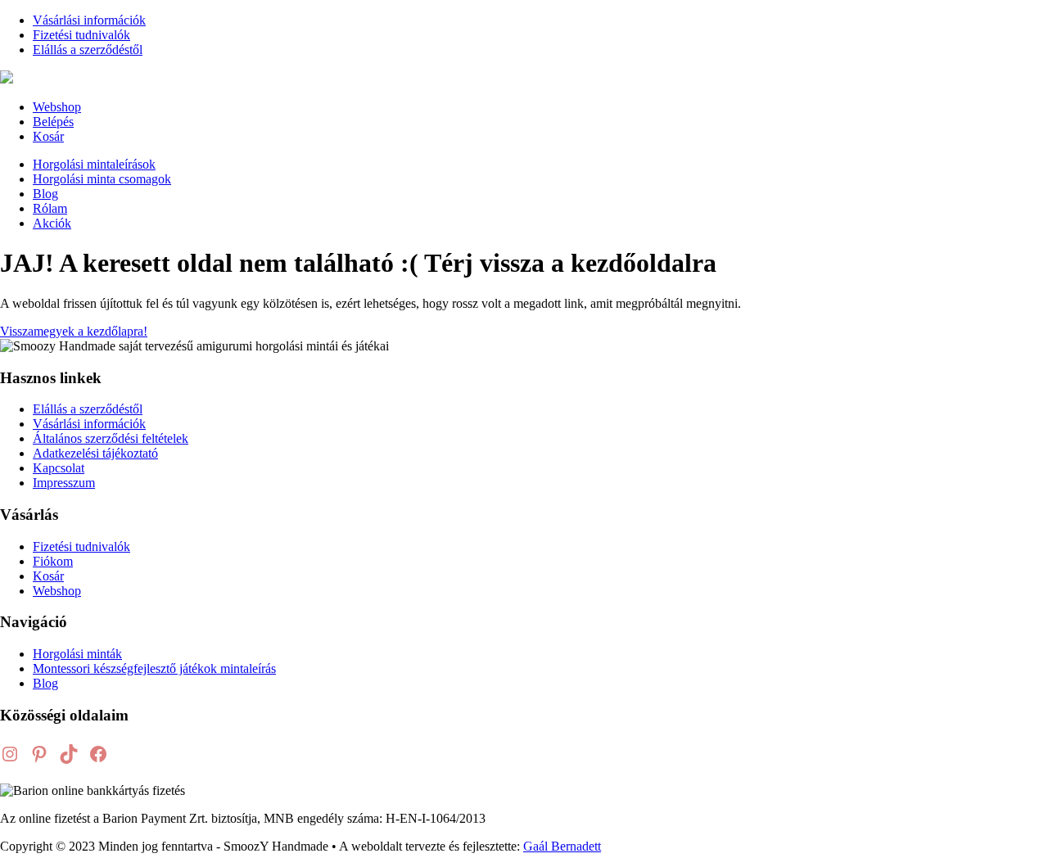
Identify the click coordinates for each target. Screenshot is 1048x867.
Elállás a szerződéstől (87, 49)
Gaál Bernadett (562, 846)
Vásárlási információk (89, 20)
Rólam (50, 208)
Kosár (48, 136)
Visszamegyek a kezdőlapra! (73, 331)
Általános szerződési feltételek (110, 438)
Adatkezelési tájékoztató (95, 453)
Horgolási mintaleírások (94, 164)
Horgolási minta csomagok (102, 179)
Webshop (57, 107)
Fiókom (53, 561)
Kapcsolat (58, 468)
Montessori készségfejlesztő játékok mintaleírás (154, 668)
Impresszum (64, 483)
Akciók (52, 223)
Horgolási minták (77, 654)
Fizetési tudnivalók (81, 35)
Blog (45, 194)
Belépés (53, 122)
